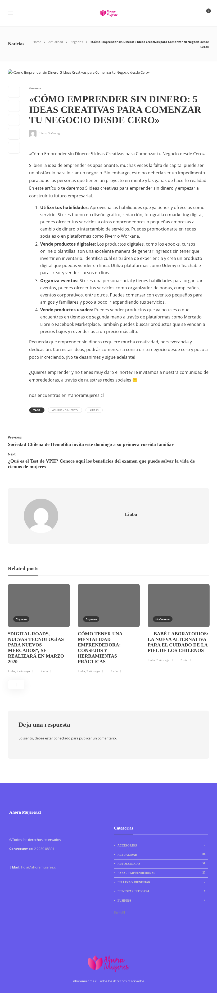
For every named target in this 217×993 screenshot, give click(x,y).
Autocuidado (161, 863)
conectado (62, 738)
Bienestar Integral (161, 891)
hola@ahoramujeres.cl (38, 867)
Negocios (76, 42)
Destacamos (162, 618)
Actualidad (55, 42)
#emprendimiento (65, 410)
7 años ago (23, 671)
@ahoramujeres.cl (85, 395)
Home (37, 42)
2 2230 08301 (44, 848)
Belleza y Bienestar (161, 882)
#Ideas (94, 410)
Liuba (43, 133)
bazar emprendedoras (161, 873)
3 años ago (54, 133)
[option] (39, 629)
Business (35, 88)
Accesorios (161, 845)
